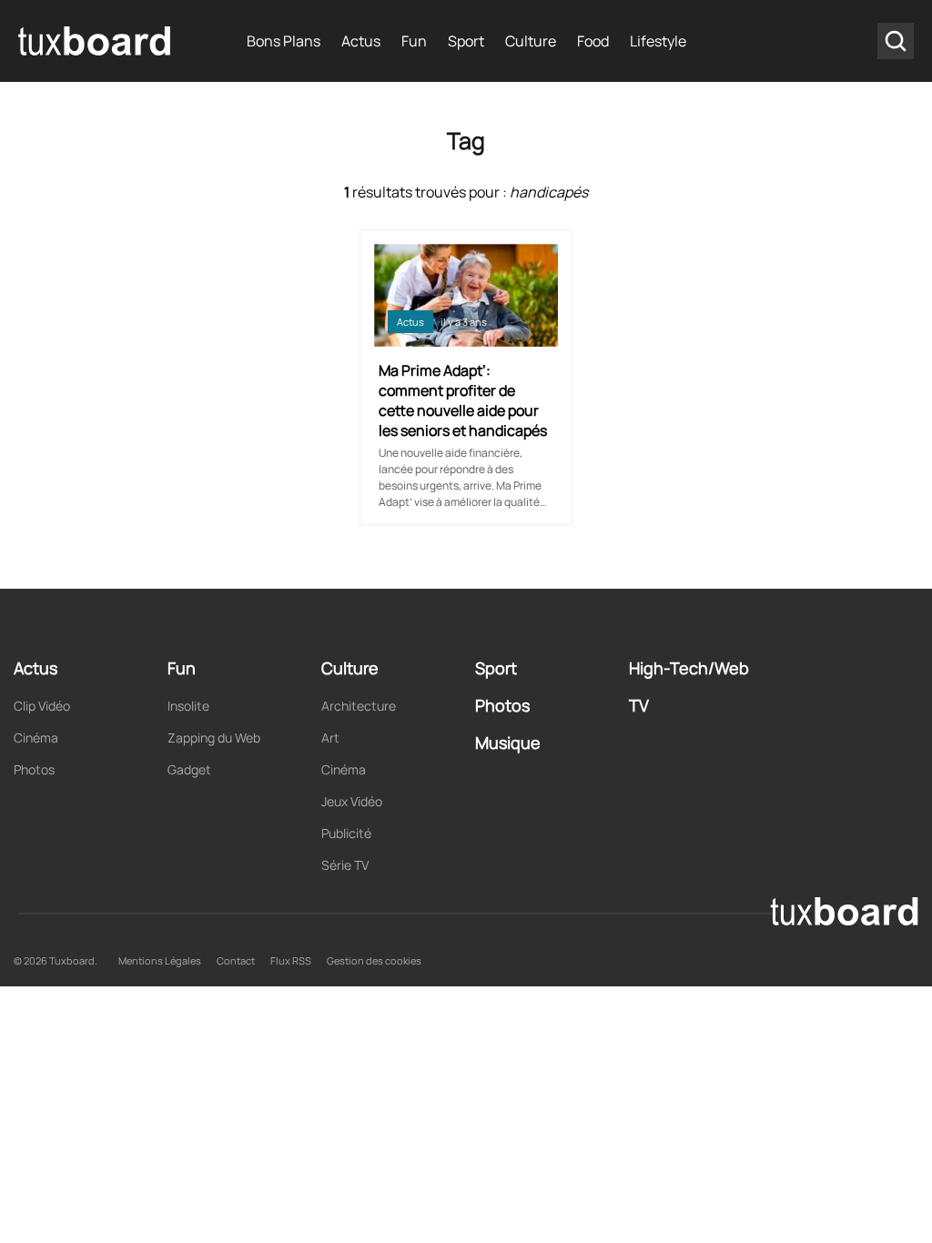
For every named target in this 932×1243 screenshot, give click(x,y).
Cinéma (36, 737)
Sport (466, 41)
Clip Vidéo (42, 705)
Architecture (358, 705)
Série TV (345, 865)
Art (330, 737)
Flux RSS (290, 960)
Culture (530, 41)
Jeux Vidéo (351, 801)
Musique (508, 742)
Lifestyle (658, 41)
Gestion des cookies (374, 960)
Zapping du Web (213, 737)
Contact (236, 960)
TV (639, 705)
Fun (414, 41)
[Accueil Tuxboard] (95, 41)
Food (593, 41)
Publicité (346, 833)
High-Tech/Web (689, 668)
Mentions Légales (159, 960)
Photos (34, 769)
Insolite (188, 705)
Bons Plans (283, 41)
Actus (360, 41)
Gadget (189, 769)
